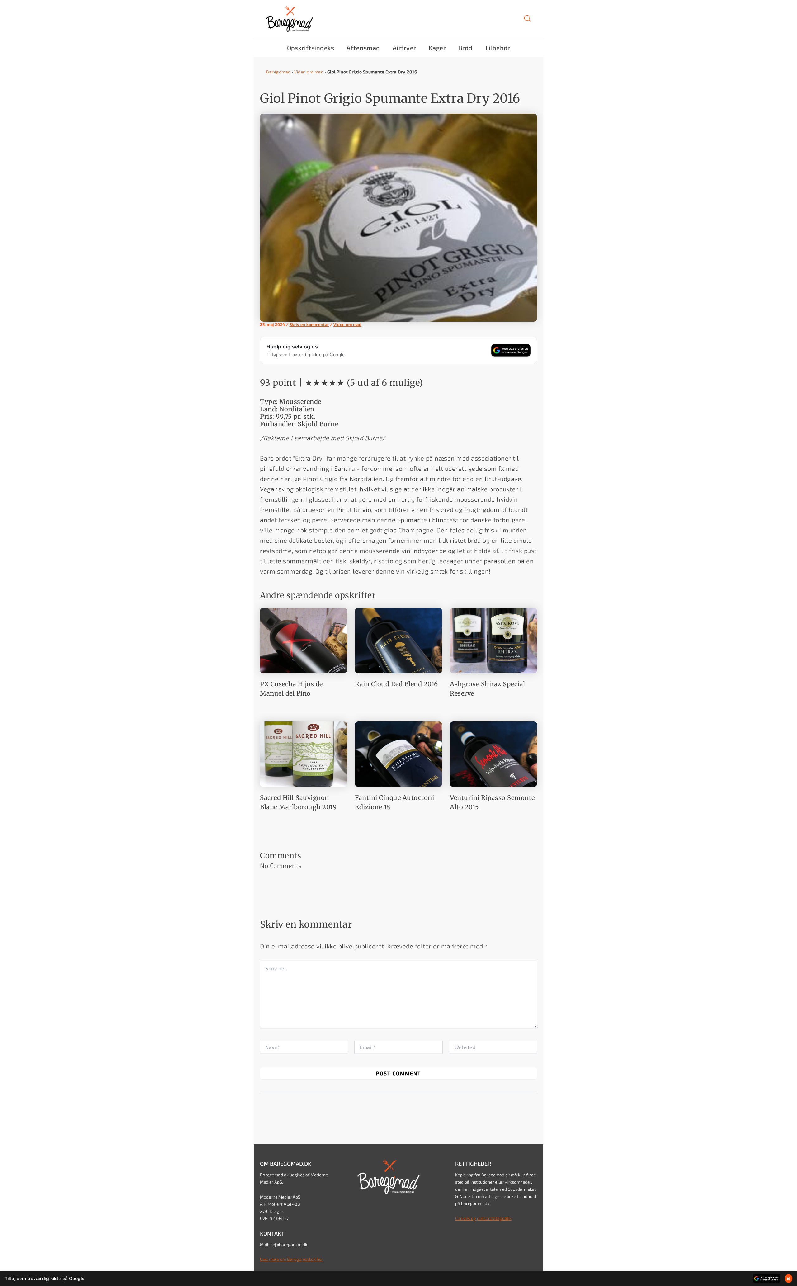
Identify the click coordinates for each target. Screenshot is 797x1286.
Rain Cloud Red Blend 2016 (396, 684)
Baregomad (278, 71)
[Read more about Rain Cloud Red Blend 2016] (398, 639)
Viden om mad (308, 71)
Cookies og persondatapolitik (483, 1218)
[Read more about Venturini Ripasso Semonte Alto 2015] (493, 753)
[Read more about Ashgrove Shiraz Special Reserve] (493, 639)
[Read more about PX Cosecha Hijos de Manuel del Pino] (303, 639)
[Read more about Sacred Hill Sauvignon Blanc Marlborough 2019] (303, 753)
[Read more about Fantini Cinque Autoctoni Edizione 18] (398, 753)
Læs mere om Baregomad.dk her (291, 1259)
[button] (527, 20)
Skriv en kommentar (309, 324)
